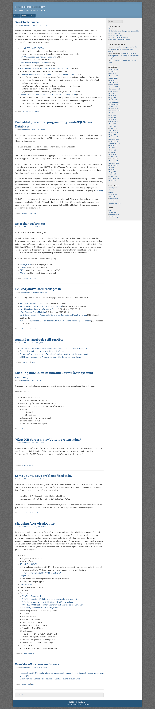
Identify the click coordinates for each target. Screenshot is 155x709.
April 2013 (112, 126)
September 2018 (114, 89)
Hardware (24, 654)
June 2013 (112, 124)
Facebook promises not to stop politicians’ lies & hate (42, 351)
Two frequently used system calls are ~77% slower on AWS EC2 (46, 68)
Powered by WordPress (73, 704)
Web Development (114, 203)
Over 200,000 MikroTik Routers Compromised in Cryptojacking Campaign (52, 605)
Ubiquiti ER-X (25, 575)
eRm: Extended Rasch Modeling (33, 312)
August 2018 (113, 91)
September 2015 (114, 111)
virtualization (29, 111)
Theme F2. (85, 704)
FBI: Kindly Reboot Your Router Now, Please (40, 607)
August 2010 (113, 165)
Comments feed (114, 215)
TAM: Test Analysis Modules (31, 303)
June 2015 (112, 115)
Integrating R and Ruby (128, 53)
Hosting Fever (113, 56)
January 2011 (113, 161)
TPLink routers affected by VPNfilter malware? (41, 573)
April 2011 (112, 154)
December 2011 (114, 139)
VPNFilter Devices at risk (32, 596)
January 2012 (113, 137)
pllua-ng (99, 190)
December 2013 (114, 122)
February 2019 (114, 82)
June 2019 (112, 80)
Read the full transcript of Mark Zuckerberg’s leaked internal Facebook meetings (53, 348)
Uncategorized (26, 362)
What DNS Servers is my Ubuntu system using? (48, 439)
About (16, 16)
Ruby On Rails (113, 194)
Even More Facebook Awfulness (37, 664)
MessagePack (25, 264)
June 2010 (112, 169)
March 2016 (113, 106)
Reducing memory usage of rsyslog (126, 47)
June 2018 (112, 95)
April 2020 (112, 74)
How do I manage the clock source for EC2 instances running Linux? (48, 94)
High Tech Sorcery (30, 7)
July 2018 (112, 93)
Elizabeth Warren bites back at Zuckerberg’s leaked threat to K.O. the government (54, 354)
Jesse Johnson (25, 25)
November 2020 (114, 69)
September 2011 (114, 143)
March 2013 (113, 128)
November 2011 (114, 141)
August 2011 (113, 145)
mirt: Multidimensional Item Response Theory (39, 309)
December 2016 (114, 104)
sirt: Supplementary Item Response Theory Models (41, 306)
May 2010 (112, 172)
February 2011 (113, 159)
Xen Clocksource (27, 22)
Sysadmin (25, 429)
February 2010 (114, 178)
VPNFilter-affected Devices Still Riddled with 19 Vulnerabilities (47, 602)
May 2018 (112, 98)
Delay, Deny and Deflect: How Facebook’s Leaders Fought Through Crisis (50, 679)
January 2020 (113, 76)
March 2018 (113, 100)
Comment (37, 111)
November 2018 (114, 84)
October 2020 (113, 71)
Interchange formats (30, 223)
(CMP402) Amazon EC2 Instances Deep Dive (38, 57)
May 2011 (112, 152)
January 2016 (113, 108)
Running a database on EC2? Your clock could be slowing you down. (47, 74)
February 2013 (113, 130)
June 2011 (112, 150)
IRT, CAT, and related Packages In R (39, 289)
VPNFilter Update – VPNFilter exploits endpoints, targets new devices (50, 599)
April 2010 (112, 174)
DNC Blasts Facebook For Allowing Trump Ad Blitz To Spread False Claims (50, 357)
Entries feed (112, 212)
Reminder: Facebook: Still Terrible (39, 339)
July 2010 (112, 167)
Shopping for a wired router (35, 523)
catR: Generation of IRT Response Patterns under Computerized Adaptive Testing (53, 315)
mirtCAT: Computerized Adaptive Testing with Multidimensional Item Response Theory (55, 321)
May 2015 (112, 117)
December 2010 (114, 163)
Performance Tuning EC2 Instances (34, 62)
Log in (111, 210)
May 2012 (112, 135)
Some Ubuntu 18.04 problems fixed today (43, 476)
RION (22, 270)
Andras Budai (113, 49)
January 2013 (113, 132)
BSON (22, 273)
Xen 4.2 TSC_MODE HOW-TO (32, 48)
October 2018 (113, 87)
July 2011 (112, 148)
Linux (23, 111)
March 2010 (113, 176)
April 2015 (112, 119)
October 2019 (113, 78)
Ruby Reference (28, 16)
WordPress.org (113, 217)
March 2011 (113, 156)
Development (25, 213)
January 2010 (113, 180)
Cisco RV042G (26, 584)
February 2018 (114, 102)
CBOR (22, 267)
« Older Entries (22, 695)
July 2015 (112, 113)
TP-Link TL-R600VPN (29, 564)
